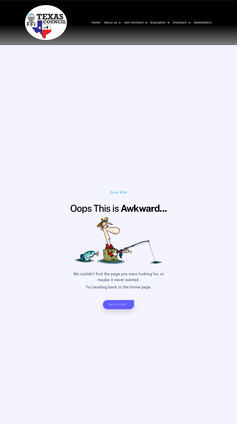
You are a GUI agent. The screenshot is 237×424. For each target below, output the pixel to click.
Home (96, 22)
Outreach (180, 22)
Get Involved (133, 22)
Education (158, 22)
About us (110, 22)
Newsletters (203, 22)
